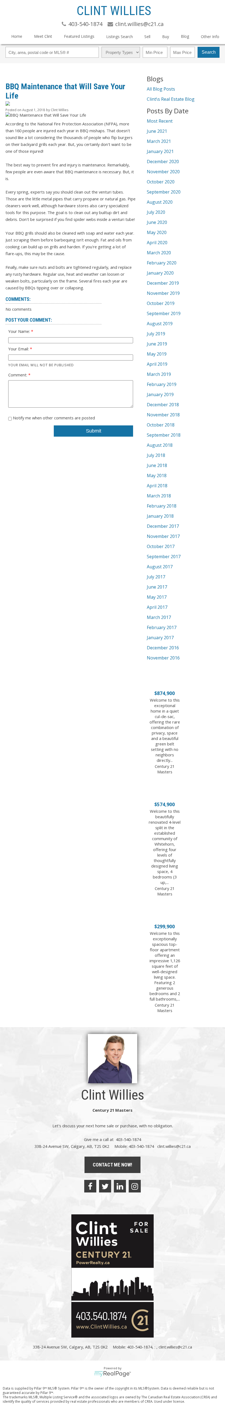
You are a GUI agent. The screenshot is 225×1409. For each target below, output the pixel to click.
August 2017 (160, 567)
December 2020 (163, 162)
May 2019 (157, 354)
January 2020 (160, 273)
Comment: (18, 375)
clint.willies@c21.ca (174, 1146)
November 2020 (163, 172)
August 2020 (160, 202)
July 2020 (156, 212)
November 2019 (163, 293)
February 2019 (161, 384)
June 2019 (157, 344)
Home (16, 36)
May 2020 (157, 232)
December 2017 (163, 526)
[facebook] (90, 1186)
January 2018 (160, 516)
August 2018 (160, 445)
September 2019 (164, 313)
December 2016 (163, 648)
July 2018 (156, 455)
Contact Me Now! (112, 1165)
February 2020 (161, 263)
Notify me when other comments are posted (53, 417)
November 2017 (163, 536)
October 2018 (161, 425)
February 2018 (161, 506)
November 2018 (163, 415)
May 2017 (157, 597)
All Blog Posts (161, 89)
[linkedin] (120, 1186)
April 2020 (157, 243)
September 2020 (164, 192)
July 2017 (156, 577)
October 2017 (161, 546)
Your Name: (19, 331)
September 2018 (164, 435)
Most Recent (160, 121)
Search (209, 52)
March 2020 (159, 253)
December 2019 (163, 283)
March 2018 (159, 496)
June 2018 (157, 465)
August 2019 (160, 324)
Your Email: (19, 348)
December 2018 (163, 405)
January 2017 (160, 638)
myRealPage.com (112, 1374)
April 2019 (157, 364)
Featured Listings (79, 36)
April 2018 (157, 486)
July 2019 (156, 334)
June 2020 (157, 222)
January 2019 (160, 394)
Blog (185, 36)
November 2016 (163, 658)
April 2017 (157, 607)
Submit (93, 431)
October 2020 (161, 182)
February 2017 (161, 627)
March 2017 (159, 617)
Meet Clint (43, 36)
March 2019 (159, 374)
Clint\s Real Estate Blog (171, 99)
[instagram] (135, 1186)
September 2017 (164, 557)
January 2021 (160, 151)
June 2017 (157, 587)
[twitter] (105, 1186)
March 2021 (159, 141)
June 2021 (157, 131)
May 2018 (157, 475)
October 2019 (161, 303)
